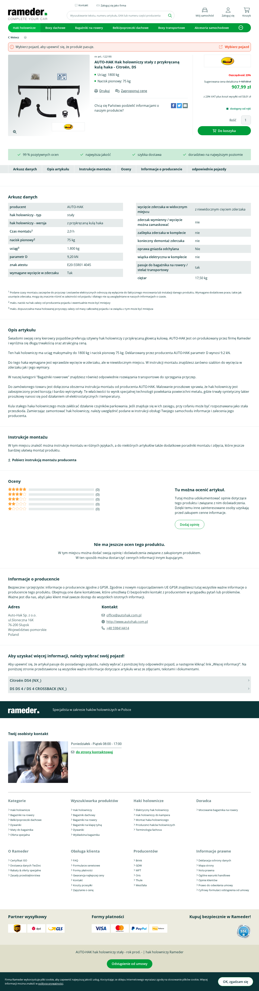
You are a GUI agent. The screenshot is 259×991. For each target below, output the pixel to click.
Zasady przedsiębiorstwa (25, 875)
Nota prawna (206, 870)
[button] (228, 11)
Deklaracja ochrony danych (214, 860)
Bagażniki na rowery (89, 28)
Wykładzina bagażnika (86, 835)
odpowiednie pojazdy (209, 169)
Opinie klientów (207, 880)
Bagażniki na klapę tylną (87, 825)
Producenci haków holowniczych (155, 825)
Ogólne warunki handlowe (214, 875)
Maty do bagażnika (21, 830)
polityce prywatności (50, 983)
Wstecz (15, 37)
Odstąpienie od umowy (130, 964)
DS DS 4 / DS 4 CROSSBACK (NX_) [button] (38, 688)
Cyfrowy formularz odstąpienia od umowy (223, 890)
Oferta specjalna (20, 835)
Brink (139, 860)
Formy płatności (82, 870)
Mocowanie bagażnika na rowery (218, 810)
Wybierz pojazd (236, 47)
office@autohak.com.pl (123, 615)
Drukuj (104, 91)
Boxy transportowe (171, 28)
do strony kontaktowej (94, 752)
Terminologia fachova (149, 830)
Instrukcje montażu (95, 169)
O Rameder (18, 851)
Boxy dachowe (55, 28)
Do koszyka (227, 131)
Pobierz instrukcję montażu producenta (44, 460)
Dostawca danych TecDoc (25, 865)
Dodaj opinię (189, 524)
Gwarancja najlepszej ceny (88, 875)
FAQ (75, 860)
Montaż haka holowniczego (152, 820)
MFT (138, 870)
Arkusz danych (25, 169)
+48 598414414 (117, 628)
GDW (139, 865)
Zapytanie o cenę (83, 890)
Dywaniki (15, 825)
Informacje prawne (213, 851)
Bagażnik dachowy (84, 815)
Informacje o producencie (161, 169)
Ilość (232, 120)
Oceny (126, 169)
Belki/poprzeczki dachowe (131, 28)
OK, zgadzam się (235, 981)
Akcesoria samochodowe (212, 28)
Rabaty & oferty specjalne (25, 870)
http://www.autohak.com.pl (127, 621)
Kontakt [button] (83, 5)
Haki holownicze (24, 28)
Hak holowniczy (82, 810)
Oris (138, 875)
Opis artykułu (58, 169)
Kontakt (78, 880)
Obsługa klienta (85, 851)
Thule (139, 880)
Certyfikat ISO (18, 860)
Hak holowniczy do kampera (153, 815)
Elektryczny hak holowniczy (152, 810)
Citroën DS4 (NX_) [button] (25, 680)
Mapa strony (206, 865)
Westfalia (141, 885)
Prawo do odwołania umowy (215, 885)
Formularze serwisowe (86, 865)
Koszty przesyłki (82, 885)
